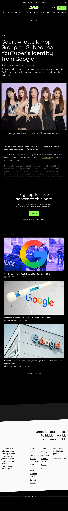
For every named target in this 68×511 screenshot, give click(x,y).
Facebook (45, 465)
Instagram (44, 458)
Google (4, 35)
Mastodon (45, 455)
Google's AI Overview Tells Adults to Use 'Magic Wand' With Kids (28, 317)
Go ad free (38, 20)
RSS (9, 12)
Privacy (64, 12)
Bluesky (44, 452)
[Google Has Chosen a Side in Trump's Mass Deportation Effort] (34, 254)
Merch (49, 12)
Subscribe (61, 8)
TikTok (43, 462)
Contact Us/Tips (33, 481)
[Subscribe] (64, 458)
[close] (65, 2)
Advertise (56, 12)
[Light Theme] (6, 8)
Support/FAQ (16, 12)
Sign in (52, 8)
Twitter (43, 449)
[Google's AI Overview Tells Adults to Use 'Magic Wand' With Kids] (34, 298)
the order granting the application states (24, 174)
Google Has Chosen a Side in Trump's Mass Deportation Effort (27, 274)
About (4, 12)
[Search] (2, 8)
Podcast (25, 12)
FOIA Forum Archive (37, 12)
